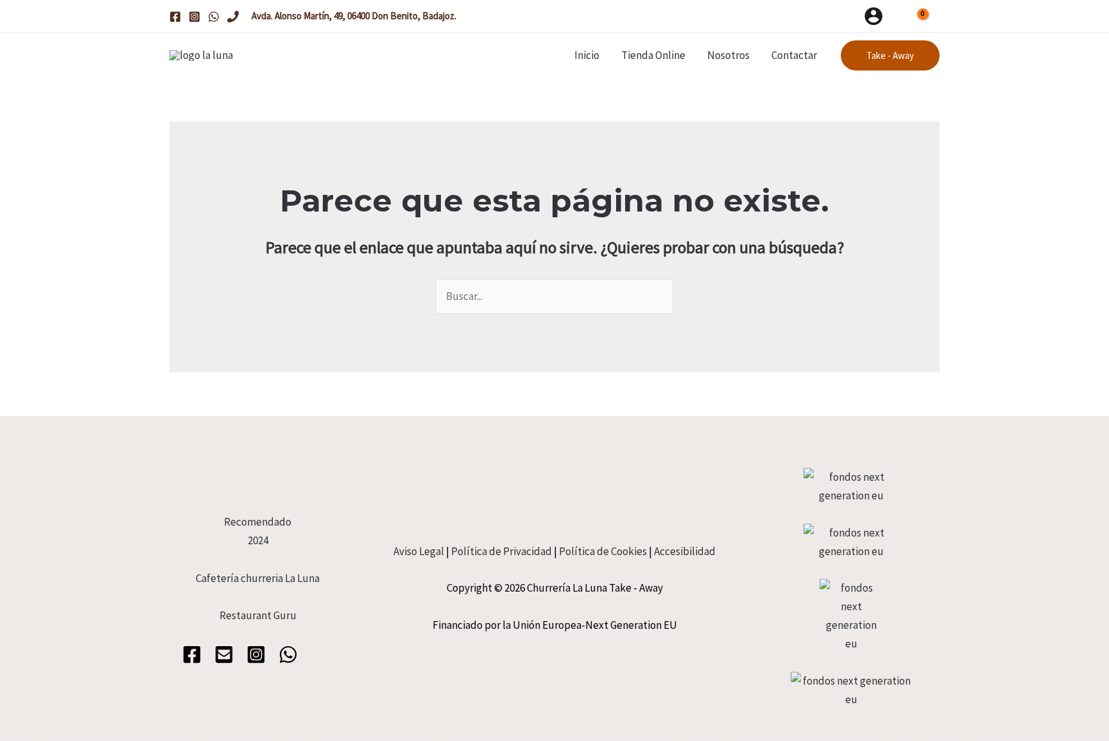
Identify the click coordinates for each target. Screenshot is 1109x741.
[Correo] (224, 654)
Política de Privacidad (501, 551)
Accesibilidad (685, 551)
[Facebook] (175, 16)
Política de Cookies (603, 551)
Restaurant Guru (258, 615)
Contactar (794, 55)
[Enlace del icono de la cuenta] (873, 16)
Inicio (586, 55)
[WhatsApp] (213, 16)
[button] (890, 55)
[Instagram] (194, 16)
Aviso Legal (418, 551)
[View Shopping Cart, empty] (918, 15)
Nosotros (728, 55)
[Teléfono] (233, 16)
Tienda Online (653, 55)
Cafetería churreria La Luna (258, 578)
